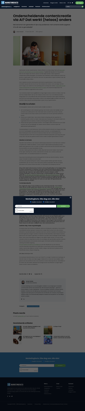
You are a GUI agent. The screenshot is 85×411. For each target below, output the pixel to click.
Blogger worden (54, 2)
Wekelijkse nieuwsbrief (49, 202)
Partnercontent (46, 6)
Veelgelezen (17, 6)
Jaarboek (31, 6)
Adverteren (46, 2)
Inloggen (80, 2)
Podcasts (37, 6)
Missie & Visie (63, 2)
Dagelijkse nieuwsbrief (37, 202)
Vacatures (24, 6)
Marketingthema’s (6, 6)
